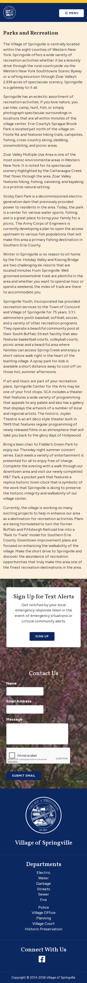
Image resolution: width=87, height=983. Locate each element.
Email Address (18, 701)
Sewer (43, 894)
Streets (43, 889)
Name (11, 683)
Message (14, 719)
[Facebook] (43, 960)
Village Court (43, 923)
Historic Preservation (43, 929)
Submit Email (23, 776)
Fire (43, 899)
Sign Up (42, 636)
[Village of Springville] (9, 12)
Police (43, 907)
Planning (43, 918)
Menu (73, 13)
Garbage (43, 883)
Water (43, 878)
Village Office (44, 912)
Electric (43, 872)
